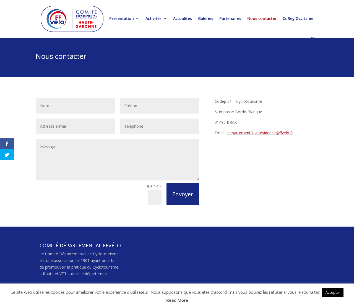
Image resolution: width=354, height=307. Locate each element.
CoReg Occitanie (298, 19)
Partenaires (230, 19)
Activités (153, 19)
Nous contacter (262, 19)
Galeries (205, 19)
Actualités (182, 19)
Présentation (121, 19)
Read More (177, 300)
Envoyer (182, 194)
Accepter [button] (333, 292)
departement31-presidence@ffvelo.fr (260, 132)
